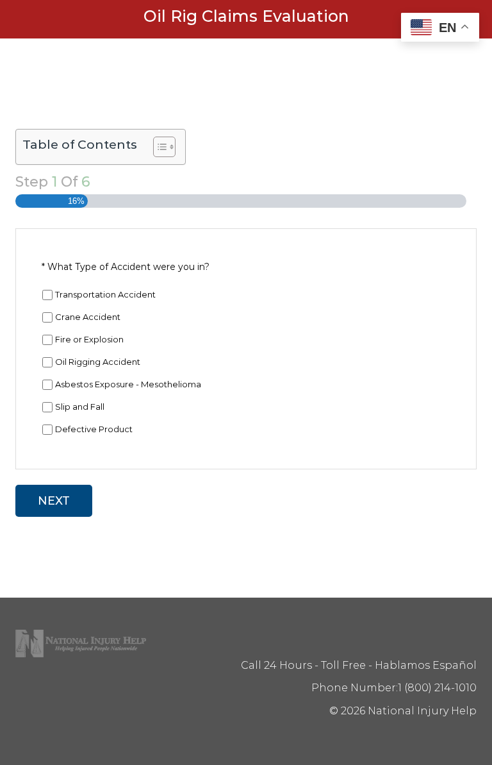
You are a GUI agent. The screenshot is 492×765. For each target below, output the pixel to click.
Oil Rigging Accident (97, 362)
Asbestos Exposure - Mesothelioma (128, 384)
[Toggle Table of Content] (158, 147)
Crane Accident (87, 317)
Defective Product (94, 429)
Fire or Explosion (89, 339)
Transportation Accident (105, 294)
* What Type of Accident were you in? (125, 267)
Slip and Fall (79, 406)
